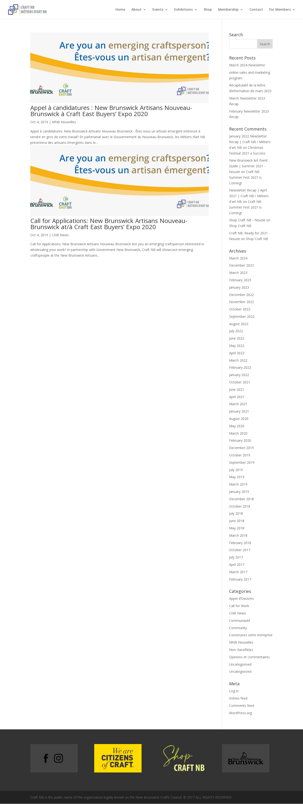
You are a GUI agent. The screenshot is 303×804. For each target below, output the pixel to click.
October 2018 (239, 506)
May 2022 (236, 345)
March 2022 (238, 360)
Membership (228, 10)
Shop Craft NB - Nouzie (247, 220)
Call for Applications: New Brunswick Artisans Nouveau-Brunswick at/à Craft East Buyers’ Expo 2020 (108, 223)
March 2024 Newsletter (247, 65)
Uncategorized (240, 671)
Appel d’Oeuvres (241, 598)
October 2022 (239, 309)
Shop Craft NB (240, 225)
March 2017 (238, 572)
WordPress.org (240, 713)
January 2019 (239, 491)
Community (238, 628)
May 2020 (236, 426)
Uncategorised (240, 664)
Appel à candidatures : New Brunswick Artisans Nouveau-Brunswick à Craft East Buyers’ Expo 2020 (111, 110)
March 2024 (238, 258)
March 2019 (238, 484)
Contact (256, 10)
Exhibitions (183, 10)
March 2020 (238, 433)
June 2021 (236, 389)
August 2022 (238, 324)
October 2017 (239, 550)
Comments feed (241, 705)
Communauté (239, 620)
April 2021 (236, 397)
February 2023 (240, 280)
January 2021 (239, 411)
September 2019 (241, 462)
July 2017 (236, 557)
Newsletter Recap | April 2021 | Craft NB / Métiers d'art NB (249, 196)
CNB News (60, 235)
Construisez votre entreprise (250, 635)
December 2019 (241, 447)
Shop (208, 10)
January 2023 (239, 287)
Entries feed (238, 698)
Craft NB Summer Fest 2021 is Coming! (245, 177)
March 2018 (238, 535)
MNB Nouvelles (64, 122)
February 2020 (240, 440)
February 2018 (240, 543)
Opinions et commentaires (249, 657)
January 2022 (239, 374)
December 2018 (241, 499)
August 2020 (238, 418)
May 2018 (236, 528)
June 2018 (236, 520)
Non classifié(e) (241, 649)
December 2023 (241, 265)
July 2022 (236, 331)
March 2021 (238, 404)
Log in (234, 691)
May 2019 (236, 477)
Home (120, 10)
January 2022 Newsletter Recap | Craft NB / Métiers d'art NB (250, 142)
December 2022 (241, 294)
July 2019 (236, 470)
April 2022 (236, 353)
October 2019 (239, 455)
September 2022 (241, 316)
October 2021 (239, 382)
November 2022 (241, 302)
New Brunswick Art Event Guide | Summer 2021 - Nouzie (248, 166)
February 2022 (240, 367)
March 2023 (238, 272)
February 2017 (240, 579)
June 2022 (236, 338)
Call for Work (239, 606)
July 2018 (236, 513)
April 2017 (236, 564)
